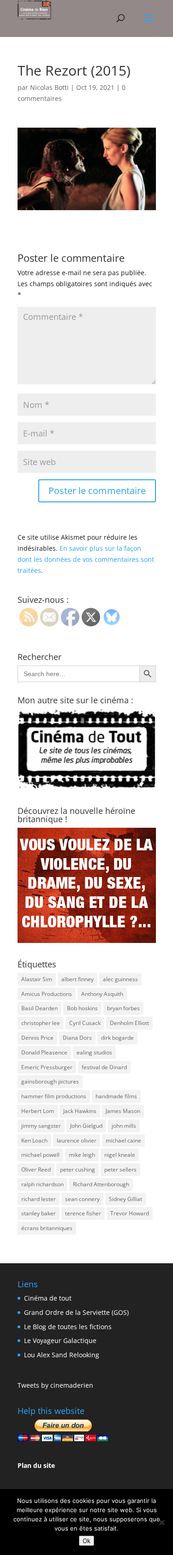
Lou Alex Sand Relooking (61, 1354)
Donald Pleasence (44, 1052)
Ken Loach (34, 1140)
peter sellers (120, 1169)
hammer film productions (53, 1096)
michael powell (40, 1155)
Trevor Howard (129, 1213)
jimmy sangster (41, 1126)
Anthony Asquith (102, 994)
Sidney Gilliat (125, 1199)
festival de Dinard (104, 1067)
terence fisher (83, 1213)
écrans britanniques (46, 1228)
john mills (124, 1126)
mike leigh (82, 1155)
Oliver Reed (36, 1169)
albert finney (77, 979)
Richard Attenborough (101, 1184)
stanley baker (38, 1213)
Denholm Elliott (129, 1023)
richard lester (38, 1199)
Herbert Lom (37, 1111)
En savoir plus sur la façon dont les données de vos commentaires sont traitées (86, 559)
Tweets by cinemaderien (55, 1385)
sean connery (82, 1199)
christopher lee (40, 1023)
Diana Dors (77, 1038)
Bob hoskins (82, 1008)
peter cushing (77, 1169)
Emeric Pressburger (46, 1067)
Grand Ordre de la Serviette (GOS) (76, 1312)
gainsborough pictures (50, 1081)
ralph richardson (42, 1184)
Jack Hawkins (79, 1111)
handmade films (116, 1096)
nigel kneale (119, 1155)
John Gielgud (86, 1126)
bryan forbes (123, 1008)
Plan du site (36, 1465)
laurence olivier (76, 1140)
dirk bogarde (117, 1038)
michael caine (123, 1140)
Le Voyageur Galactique (60, 1340)
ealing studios (94, 1052)
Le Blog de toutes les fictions (68, 1326)
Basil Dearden (39, 1008)
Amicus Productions (46, 994)
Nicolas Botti (49, 87)
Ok (86, 1540)
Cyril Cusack (85, 1023)
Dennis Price (37, 1038)
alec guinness (120, 979)
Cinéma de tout (48, 1298)
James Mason (123, 1111)
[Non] (161, 1522)
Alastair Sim (36, 979)
